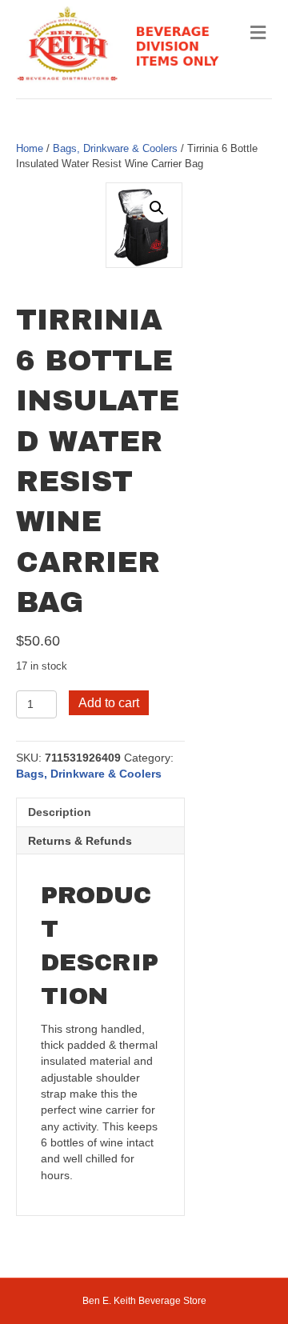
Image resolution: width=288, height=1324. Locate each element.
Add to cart (108, 703)
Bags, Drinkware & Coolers (115, 148)
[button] (156, 208)
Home (29, 148)
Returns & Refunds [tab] (80, 840)
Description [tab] (59, 812)
